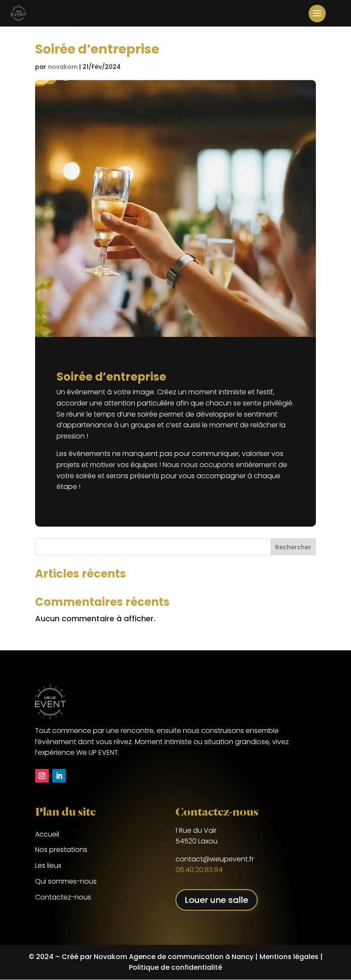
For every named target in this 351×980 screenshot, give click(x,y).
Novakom (110, 957)
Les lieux (48, 865)
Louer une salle (216, 900)
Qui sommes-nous (66, 881)
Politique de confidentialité (175, 967)
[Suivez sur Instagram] (42, 776)
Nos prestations (61, 850)
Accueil (47, 834)
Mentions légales (288, 957)
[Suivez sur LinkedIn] (59, 776)
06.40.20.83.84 (199, 870)
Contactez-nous (63, 897)
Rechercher (293, 547)
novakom (62, 67)
